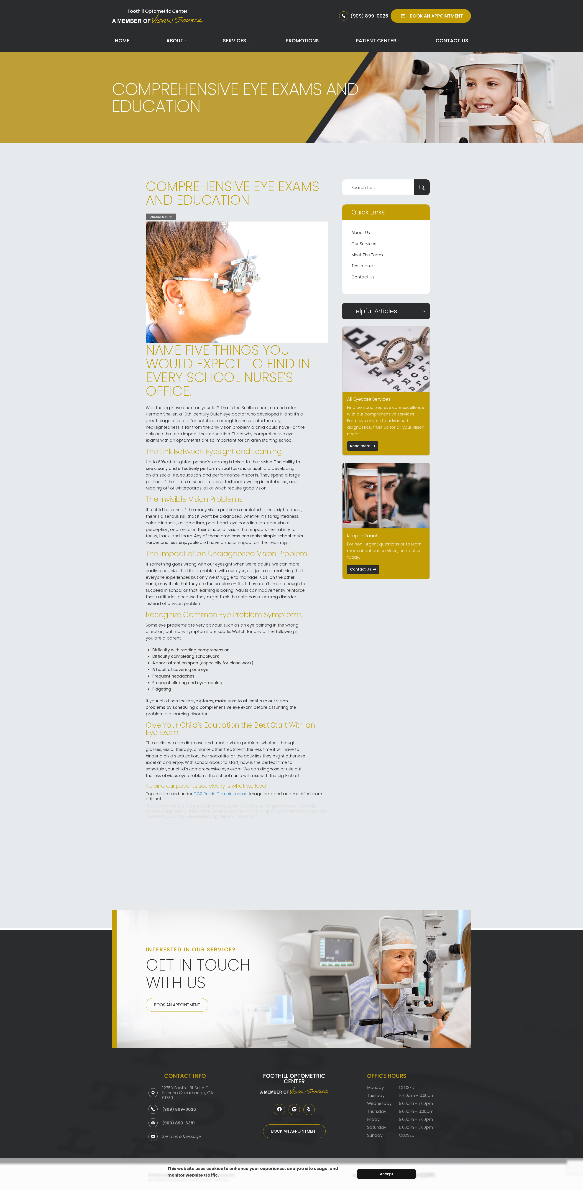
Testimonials (363, 266)
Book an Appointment (177, 1005)
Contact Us (452, 40)
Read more (360, 445)
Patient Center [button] (376, 40)
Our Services (363, 244)
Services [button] (234, 40)
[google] (294, 1109)
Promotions (302, 40)
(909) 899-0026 (179, 1109)
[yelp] (309, 1109)
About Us (360, 232)
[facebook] (279, 1109)
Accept (386, 1174)
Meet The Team (367, 255)
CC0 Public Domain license (220, 794)
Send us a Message (181, 1137)
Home (122, 40)
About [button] (174, 40)
